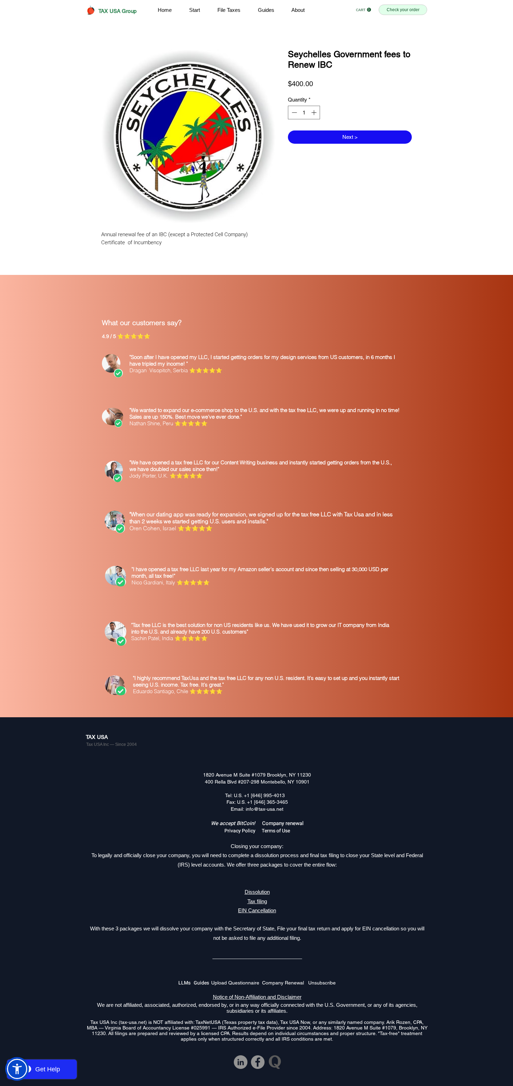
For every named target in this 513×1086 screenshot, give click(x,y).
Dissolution (257, 892)
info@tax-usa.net (264, 809)
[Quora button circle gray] (275, 1062)
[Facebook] (258, 1062)
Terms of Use (276, 830)
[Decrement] (293, 112)
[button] (17, 1069)
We (215, 823)
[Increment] (314, 112)
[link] (363, 10)
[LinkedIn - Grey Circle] (240, 1062)
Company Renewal (285, 983)
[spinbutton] (304, 112)
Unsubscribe (322, 983)
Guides (202, 983)
